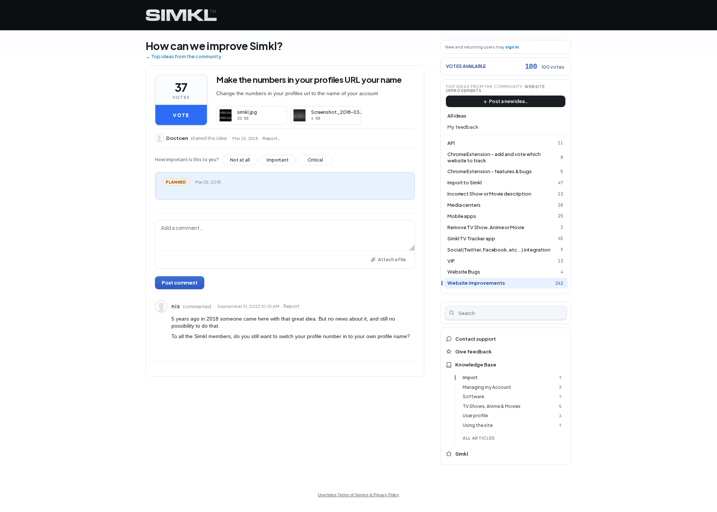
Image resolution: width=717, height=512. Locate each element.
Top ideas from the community (484, 86)
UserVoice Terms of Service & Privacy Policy (358, 495)
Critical (315, 161)
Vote (181, 115)
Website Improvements (476, 283)
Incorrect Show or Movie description (489, 194)
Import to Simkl (464, 182)
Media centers (464, 205)
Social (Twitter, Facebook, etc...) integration (498, 250)
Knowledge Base (475, 365)
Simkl (461, 454)
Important (277, 161)
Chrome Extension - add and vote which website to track (494, 157)
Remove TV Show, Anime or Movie (485, 227)
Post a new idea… (508, 101)
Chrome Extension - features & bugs (489, 171)
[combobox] (506, 312)
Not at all (240, 161)
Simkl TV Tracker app (471, 238)
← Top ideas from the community (183, 56)
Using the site (478, 425)
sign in (512, 46)
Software (473, 396)
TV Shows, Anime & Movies (492, 406)
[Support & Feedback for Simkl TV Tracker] (181, 15)
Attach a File (392, 259)
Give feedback (473, 352)
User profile (475, 415)
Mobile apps (461, 216)
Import (470, 377)
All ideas (456, 116)
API (451, 143)
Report (291, 306)
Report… (271, 138)
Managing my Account (487, 387)
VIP (451, 261)
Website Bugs (463, 272)
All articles (479, 438)
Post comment (180, 282)
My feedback (462, 127)
